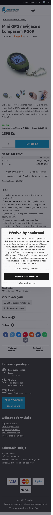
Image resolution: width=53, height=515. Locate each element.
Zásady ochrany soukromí (26, 268)
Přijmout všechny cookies (26, 276)
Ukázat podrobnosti (26, 283)
